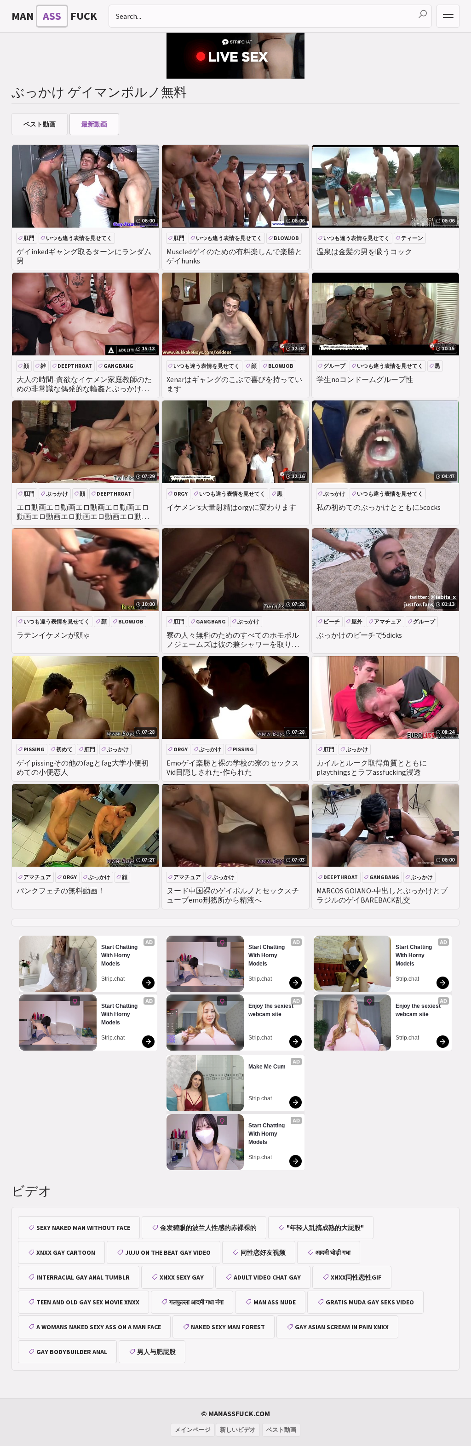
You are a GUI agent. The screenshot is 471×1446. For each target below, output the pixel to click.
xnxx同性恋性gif (356, 1277)
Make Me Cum (267, 1066)
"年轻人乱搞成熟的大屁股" (325, 1227)
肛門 (28, 237)
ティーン (412, 237)
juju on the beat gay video (168, 1252)
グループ (334, 365)
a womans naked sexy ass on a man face (98, 1327)
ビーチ (331, 621)
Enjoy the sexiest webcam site (271, 1010)
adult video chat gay (267, 1277)
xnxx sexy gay (182, 1277)
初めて (64, 749)
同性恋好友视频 (263, 1252)
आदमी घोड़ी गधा (333, 1252)
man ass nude (274, 1302)
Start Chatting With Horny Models (120, 955)
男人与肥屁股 (156, 1352)
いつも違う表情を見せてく (79, 237)
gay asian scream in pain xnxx (342, 1327)
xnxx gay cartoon (65, 1252)
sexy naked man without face (83, 1227)
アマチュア (388, 621)
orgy (180, 493)
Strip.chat (113, 979)
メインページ (193, 1430)
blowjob (286, 237)
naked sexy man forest (228, 1327)
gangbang (118, 365)
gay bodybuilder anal (71, 1352)
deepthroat (74, 365)
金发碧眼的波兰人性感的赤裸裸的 (208, 1227)
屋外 (356, 621)
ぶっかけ (57, 493)
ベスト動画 (39, 124)
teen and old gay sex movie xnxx (87, 1302)
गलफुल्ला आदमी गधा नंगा (196, 1302)
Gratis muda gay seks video (370, 1302)
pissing (34, 749)
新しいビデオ (238, 1430)
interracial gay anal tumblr (83, 1277)
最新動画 (94, 124)
